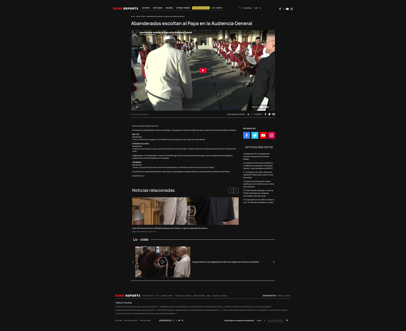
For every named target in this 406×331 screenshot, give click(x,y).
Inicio (133, 16)
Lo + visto (217, 8)
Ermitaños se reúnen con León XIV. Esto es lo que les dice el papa (247, 307)
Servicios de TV (201, 8)
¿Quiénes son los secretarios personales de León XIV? (135, 310)
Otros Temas (140, 16)
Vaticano (158, 8)
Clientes (247, 8)
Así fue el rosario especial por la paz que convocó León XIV (136, 307)
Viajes (134, 232)
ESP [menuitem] (256, 8)
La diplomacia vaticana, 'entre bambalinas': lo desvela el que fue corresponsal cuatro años (190, 307)
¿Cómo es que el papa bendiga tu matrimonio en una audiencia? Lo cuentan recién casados (254, 310)
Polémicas (144, 232)
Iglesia (169, 8)
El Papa (146, 8)
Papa (138, 232)
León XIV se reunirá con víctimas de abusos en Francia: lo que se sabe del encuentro (145, 313)
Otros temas (183, 8)
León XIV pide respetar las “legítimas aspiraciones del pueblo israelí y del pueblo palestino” (188, 310)
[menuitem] (257, 7)
